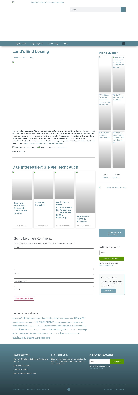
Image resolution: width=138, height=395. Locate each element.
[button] (39, 125)
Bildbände (26, 318)
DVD (24, 322)
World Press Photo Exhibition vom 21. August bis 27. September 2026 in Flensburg (64, 210)
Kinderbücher (50, 326)
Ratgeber (75, 330)
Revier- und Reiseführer (23, 333)
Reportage (82, 330)
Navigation (37, 330)
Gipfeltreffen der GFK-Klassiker (83, 219)
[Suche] (123, 9)
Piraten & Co (68, 330)
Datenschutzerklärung (106, 265)
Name (16, 273)
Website (17, 289)
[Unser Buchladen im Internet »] (102, 233)
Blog (31, 58)
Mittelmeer (31, 330)
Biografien (53, 318)
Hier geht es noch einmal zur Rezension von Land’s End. (43, 143)
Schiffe (50, 334)
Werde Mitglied (108, 290)
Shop (65, 44)
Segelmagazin (37, 44)
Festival (57, 322)
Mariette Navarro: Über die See (24, 373)
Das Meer (79, 318)
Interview (41, 326)
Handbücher (78, 322)
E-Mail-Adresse (20, 281)
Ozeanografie (60, 330)
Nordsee (44, 330)
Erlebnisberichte (44, 322)
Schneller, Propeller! (20, 369)
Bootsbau (61, 318)
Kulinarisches (76, 326)
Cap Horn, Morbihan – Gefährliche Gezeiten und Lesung (20, 208)
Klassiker (60, 326)
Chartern (71, 318)
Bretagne (66, 318)
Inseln (36, 326)
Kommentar (18, 247)
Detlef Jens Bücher (17, 322)
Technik (67, 334)
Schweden (55, 333)
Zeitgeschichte (42, 337)
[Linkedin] (123, 43)
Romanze (45, 334)
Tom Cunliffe (76, 333)
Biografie (45, 318)
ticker (71, 333)
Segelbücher (20, 44)
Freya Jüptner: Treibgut (21, 365)
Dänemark (29, 322)
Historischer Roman (21, 326)
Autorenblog (53, 44)
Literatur (23, 329)
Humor (32, 326)
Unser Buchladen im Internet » (115, 233)
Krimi (67, 326)
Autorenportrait (16, 318)
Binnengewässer (36, 318)
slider (61, 333)
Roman (37, 333)
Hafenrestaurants (65, 322)
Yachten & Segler (23, 337)
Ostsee (52, 329)
